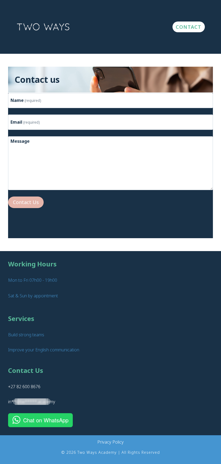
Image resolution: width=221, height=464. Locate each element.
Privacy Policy (110, 442)
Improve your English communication (43, 350)
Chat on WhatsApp (45, 420)
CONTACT (188, 27)
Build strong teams (26, 335)
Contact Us (26, 202)
